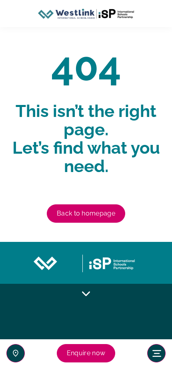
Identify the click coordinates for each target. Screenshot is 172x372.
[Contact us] (15, 353)
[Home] (86, 14)
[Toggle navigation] (156, 353)
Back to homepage (86, 213)
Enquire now (86, 353)
